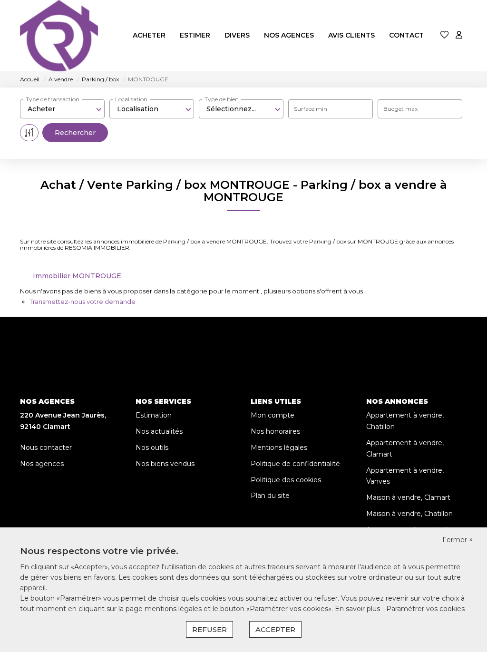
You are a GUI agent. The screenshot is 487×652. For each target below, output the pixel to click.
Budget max (400, 108)
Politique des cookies (286, 480)
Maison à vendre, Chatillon (409, 513)
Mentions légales (279, 447)
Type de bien (222, 99)
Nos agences (42, 463)
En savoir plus (358, 608)
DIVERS (237, 35)
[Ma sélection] (444, 35)
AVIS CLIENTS (351, 35)
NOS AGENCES (289, 35)
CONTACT (406, 35)
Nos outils (152, 447)
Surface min (310, 108)
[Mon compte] (459, 35)
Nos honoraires (275, 431)
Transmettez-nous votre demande (82, 301)
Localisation (131, 99)
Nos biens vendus (165, 463)
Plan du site (270, 495)
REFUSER (209, 629)
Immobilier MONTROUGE (77, 276)
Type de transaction (52, 99)
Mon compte (272, 415)
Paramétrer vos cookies (425, 608)
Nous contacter (46, 447)
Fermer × (457, 539)
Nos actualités (159, 431)
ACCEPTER (275, 629)
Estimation (154, 415)
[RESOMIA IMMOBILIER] (59, 35)
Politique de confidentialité (295, 463)
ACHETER (149, 35)
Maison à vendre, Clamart (408, 497)
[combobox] (62, 109)
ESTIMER (195, 35)
